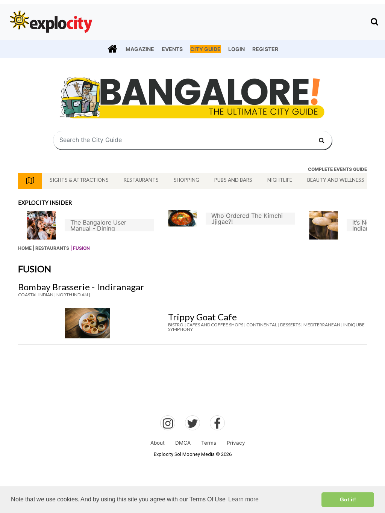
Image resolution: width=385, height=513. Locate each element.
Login (236, 49)
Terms (208, 443)
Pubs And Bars (233, 180)
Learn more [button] (243, 499)
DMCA (183, 443)
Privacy (236, 443)
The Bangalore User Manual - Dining (98, 225)
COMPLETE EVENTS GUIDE (337, 169)
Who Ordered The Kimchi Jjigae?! (247, 218)
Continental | (262, 324)
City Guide (205, 49)
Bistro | (177, 324)
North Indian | (73, 294)
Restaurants (141, 180)
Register (265, 49)
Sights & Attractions (79, 180)
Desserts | (291, 324)
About (157, 443)
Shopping (186, 180)
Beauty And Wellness (335, 180)
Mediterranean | (323, 324)
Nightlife (279, 180)
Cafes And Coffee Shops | (216, 324)
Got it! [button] (348, 499)
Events (172, 49)
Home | (26, 248)
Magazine (140, 49)
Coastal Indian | (37, 294)
